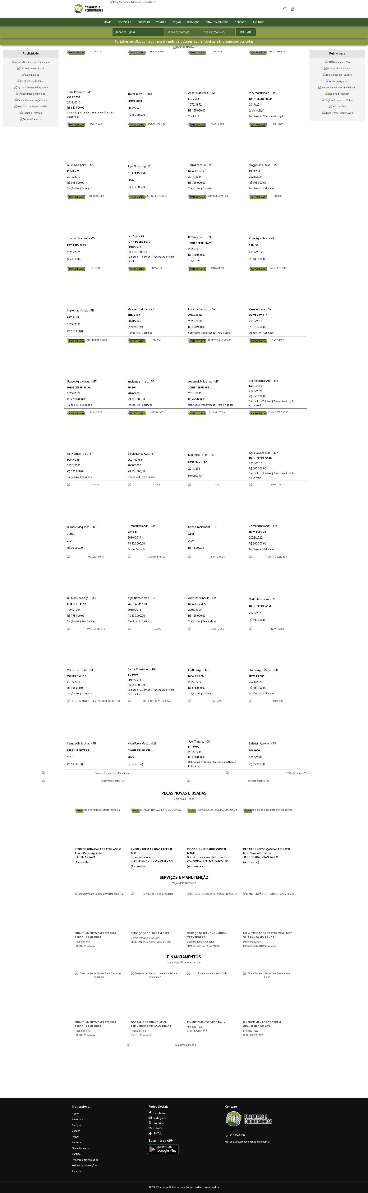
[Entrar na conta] (292, 8)
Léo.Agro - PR (136, 236)
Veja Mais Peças (184, 799)
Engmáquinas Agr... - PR (263, 380)
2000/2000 (134, 465)
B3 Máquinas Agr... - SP (141, 453)
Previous (68, 918)
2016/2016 (255, 321)
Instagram (160, 1118)
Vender (161, 22)
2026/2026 (134, 393)
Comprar (144, 22)
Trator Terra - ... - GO (140, 94)
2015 (70, 757)
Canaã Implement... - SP (202, 527)
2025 (131, 180)
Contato (240, 22)
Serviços (193, 22)
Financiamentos (217, 22)
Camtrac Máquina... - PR (81, 743)
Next (300, 918)
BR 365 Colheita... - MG (80, 165)
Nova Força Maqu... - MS (142, 743)
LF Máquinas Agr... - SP (141, 525)
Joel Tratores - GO (199, 741)
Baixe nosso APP (161, 1140)
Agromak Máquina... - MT (203, 381)
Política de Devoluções (84, 1165)
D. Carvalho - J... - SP (200, 237)
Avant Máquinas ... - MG (202, 92)
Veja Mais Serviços (184, 883)
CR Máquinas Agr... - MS (81, 598)
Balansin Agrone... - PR (262, 743)
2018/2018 (134, 246)
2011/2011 (195, 468)
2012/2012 (73, 102)
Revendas (124, 22)
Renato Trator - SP (260, 309)
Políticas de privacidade (85, 1159)
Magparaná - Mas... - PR (263, 165)
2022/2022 (134, 107)
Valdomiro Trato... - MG (80, 670)
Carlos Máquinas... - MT (263, 599)
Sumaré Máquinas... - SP (82, 527)
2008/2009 (195, 609)
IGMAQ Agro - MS (198, 670)
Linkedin (158, 1128)
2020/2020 (195, 321)
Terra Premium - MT (79, 92)
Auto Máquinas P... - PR (202, 598)
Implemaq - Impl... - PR (80, 310)
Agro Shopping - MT (140, 166)
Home (108, 22)
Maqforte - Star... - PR (201, 454)
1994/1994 (73, 609)
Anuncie (258, 22)
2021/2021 (255, 176)
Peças (176, 22)
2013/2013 (73, 176)
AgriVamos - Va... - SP (80, 453)
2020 (70, 540)
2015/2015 (195, 393)
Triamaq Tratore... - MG (81, 238)
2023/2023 (134, 321)
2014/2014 (255, 104)
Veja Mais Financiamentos (184, 962)
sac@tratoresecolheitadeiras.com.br (250, 1141)
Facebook (159, 1113)
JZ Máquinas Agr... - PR (263, 525)
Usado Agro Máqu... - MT (82, 381)
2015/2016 (73, 681)
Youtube (159, 1123)
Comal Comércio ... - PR (142, 669)
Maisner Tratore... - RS (141, 309)
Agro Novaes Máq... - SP (263, 452)
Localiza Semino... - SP (201, 309)
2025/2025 (73, 252)
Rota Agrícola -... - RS (261, 238)
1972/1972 (195, 104)
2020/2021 (255, 391)
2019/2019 (134, 537)
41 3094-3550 (237, 1135)
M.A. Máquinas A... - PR (263, 92)
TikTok (158, 1133)
